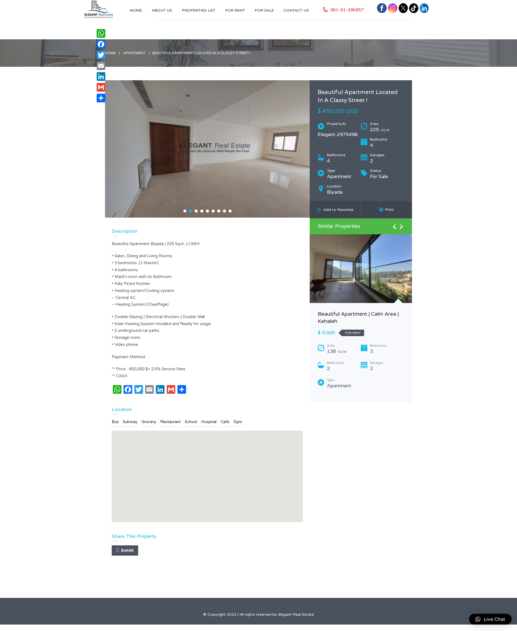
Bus (115, 421)
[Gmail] (101, 87)
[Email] (101, 65)
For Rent (235, 10)
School (191, 421)
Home (136, 10)
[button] (490, 619)
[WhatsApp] (101, 33)
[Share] (101, 98)
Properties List (198, 10)
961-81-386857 (347, 10)
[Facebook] (101, 44)
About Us (162, 10)
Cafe (225, 421)
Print (388, 209)
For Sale (264, 10)
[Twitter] (101, 55)
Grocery (148, 421)
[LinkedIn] (101, 76)
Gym (237, 421)
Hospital (208, 421)
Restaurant (170, 421)
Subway (130, 421)
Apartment (134, 53)
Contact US (296, 10)
